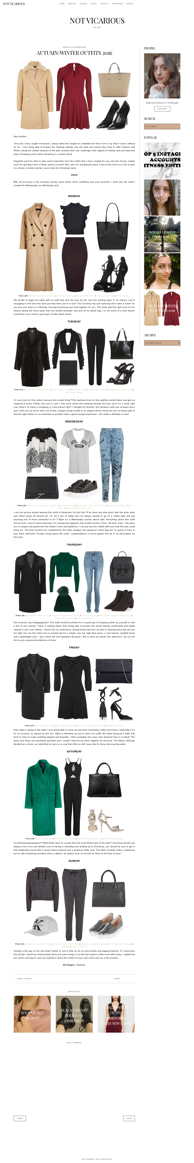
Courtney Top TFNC (65, 296)
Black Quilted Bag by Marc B (89, 839)
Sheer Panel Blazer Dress (38, 615)
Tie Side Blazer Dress (45, 726)
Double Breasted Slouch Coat (42, 296)
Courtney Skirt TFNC (85, 296)
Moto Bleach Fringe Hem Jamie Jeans (115, 615)
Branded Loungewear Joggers (93, 944)
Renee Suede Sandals (74, 392)
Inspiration (117, 4)
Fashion (83, 4)
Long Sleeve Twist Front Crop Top (65, 615)
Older (129, 1118)
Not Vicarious (14, 4)
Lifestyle (104, 4)
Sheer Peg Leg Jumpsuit (65, 839)
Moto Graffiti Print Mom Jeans (79, 508)
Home (62, 4)
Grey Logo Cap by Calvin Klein (66, 944)
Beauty (94, 4)
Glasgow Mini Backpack (64, 618)
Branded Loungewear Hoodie (38, 944)
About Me (72, 4)
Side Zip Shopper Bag (105, 296)
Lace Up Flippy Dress (66, 726)
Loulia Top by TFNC (61, 390)
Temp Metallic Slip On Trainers (74, 947)
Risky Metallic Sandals (113, 839)
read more (162, 109)
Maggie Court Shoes (115, 726)
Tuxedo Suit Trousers (97, 390)
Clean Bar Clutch (67, 505)
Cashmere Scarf (78, 390)
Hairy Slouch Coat (44, 839)
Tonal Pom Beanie (89, 615)
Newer (20, 1118)
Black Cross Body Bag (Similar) (91, 726)
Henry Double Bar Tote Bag (120, 944)
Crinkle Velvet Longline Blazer (38, 390)
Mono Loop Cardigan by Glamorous (43, 505)
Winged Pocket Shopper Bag (120, 390)
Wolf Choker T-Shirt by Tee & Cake (91, 505)
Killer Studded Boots (85, 618)
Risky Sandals (123, 296)
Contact (130, 4)
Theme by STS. (106, 1159)
